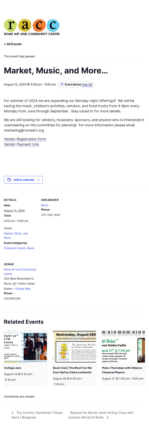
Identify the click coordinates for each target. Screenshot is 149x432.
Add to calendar (24, 179)
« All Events (13, 44)
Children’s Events (14, 248)
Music (30, 248)
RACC (45, 205)
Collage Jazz (12, 367)
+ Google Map (22, 288)
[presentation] (25, 347)
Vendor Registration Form (25, 139)
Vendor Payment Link (21, 144)
